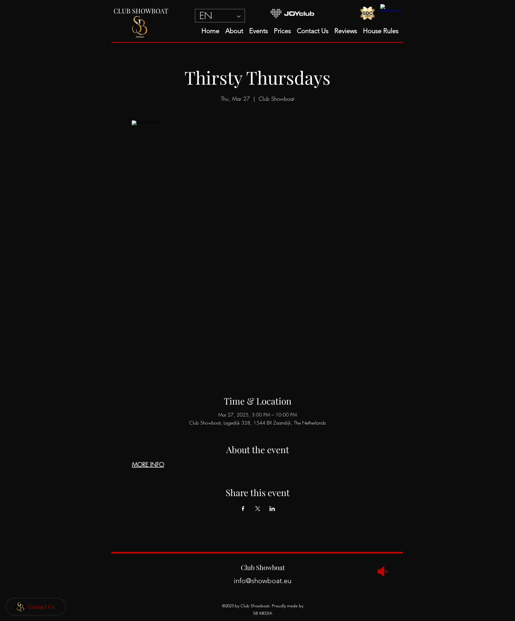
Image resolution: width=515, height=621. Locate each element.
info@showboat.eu (262, 580)
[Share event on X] (257, 508)
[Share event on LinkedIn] (272, 508)
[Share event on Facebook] (243, 508)
